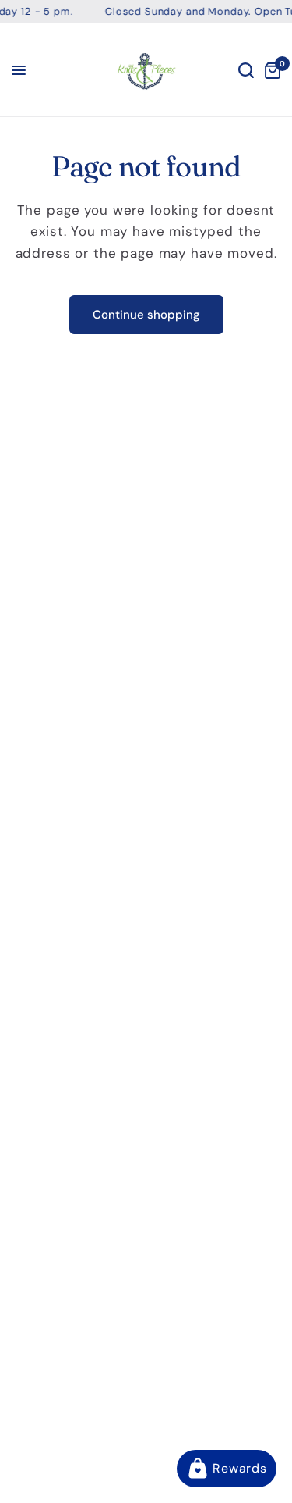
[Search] (246, 70)
